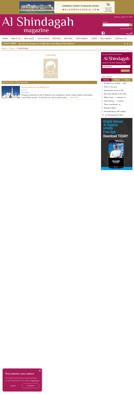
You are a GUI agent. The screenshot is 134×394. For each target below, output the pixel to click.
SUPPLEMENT (82, 38)
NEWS (94, 38)
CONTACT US (121, 38)
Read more (35, 381)
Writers (12, 48)
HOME (5, 38)
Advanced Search (126, 28)
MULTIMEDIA (105, 38)
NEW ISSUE (29, 38)
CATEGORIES (43, 38)
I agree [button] (13, 386)
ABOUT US (16, 38)
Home (4, 48)
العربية (129, 33)
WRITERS (68, 38)
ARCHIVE (57, 38)
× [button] (40, 371)
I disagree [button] (31, 386)
